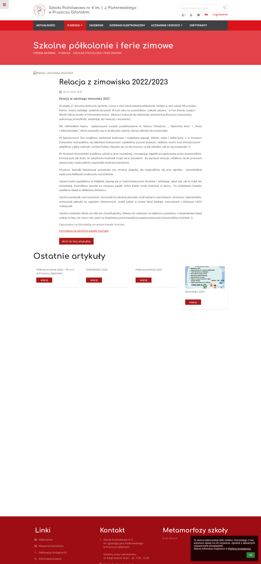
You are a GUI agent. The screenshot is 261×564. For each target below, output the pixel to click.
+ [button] (185, 15)
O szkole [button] (73, 25)
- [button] (192, 15)
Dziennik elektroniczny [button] (127, 25)
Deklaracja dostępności (53, 552)
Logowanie (220, 14)
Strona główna (44, 53)
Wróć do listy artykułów (76, 241)
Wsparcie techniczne (51, 546)
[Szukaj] (224, 7)
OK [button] (250, 555)
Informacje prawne (50, 559)
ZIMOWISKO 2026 (96, 269)
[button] (198, 15)
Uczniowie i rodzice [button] (165, 25)
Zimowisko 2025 (195, 291)
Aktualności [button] (45, 25)
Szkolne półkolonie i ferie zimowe (97, 53)
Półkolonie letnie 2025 (149, 269)
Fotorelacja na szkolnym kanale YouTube (83, 231)
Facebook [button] (96, 25)
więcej (44, 280)
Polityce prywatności (239, 548)
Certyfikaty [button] (198, 25)
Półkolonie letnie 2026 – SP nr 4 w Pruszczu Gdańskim (55, 271)
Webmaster (46, 539)
